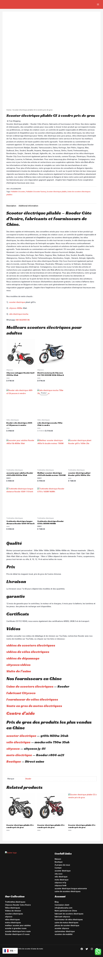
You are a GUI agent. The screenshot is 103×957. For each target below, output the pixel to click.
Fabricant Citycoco (21, 693)
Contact (58, 868)
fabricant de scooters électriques (69, 914)
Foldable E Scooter (18, 192)
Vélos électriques (12, 908)
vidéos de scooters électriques (30, 645)
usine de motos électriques (66, 922)
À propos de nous (62, 865)
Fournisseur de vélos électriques (32, 699)
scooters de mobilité (63, 934)
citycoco (13, 749)
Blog (57, 902)
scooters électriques (14, 914)
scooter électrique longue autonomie (71, 888)
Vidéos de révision (13, 911)
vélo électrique (18, 742)
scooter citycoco (62, 928)
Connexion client (62, 905)
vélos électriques (12, 919)
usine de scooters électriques (67, 891)
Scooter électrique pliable (57, 192)
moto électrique (19, 755)
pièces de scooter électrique (67, 925)
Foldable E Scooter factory (36, 192)
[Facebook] (82, 949)
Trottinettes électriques (15, 902)
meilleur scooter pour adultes (18, 925)
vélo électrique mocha (18, 314)
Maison (58, 859)
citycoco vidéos (18, 665)
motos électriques (13, 922)
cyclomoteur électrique (65, 931)
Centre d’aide (20, 713)
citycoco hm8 (60, 885)
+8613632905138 (22, 320)
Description (11, 206)
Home (8, 110)
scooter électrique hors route (18, 931)
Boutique (13, 761)
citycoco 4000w (15, 308)
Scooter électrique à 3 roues (17, 934)
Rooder (28, 779)
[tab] (11, 205)
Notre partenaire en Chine (66, 911)
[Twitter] (87, 949)
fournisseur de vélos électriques (69, 919)
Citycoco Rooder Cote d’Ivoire (18, 905)
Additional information (28, 206)
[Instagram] (92, 949)
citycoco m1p (60, 882)
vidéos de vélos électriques (27, 652)
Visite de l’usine (18, 671)
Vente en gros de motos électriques (34, 706)
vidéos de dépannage (22, 658)
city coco (58, 874)
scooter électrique (17, 302)
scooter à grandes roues (15, 928)
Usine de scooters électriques (29, 686)
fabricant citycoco (62, 917)
